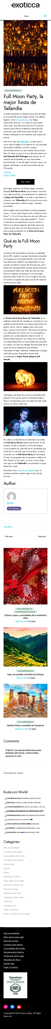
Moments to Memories (13, 884)
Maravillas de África (12, 876)
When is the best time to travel (17, 913)
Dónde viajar (9, 864)
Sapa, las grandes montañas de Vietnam (25, 674)
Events (6, 872)
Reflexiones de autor (12, 893)
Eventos (7, 868)
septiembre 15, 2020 (13, 756)
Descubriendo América (14, 860)
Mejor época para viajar (14, 880)
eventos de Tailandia (26, 470)
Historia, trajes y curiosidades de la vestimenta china (25, 616)
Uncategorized (10, 905)
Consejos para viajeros (13, 851)
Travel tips (8, 901)
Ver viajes (25, 182)
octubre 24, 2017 (21, 729)
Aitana (10, 502)
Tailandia (8, 527)
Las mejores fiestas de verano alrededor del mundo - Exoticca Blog (23, 751)
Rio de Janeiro (22, 119)
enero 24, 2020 (21, 621)
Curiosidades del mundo (25, 612)
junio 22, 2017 (21, 678)
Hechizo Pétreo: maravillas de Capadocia (25, 725)
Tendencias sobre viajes (14, 897)
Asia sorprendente (13, 90)
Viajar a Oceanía (11, 909)
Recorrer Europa (11, 889)
